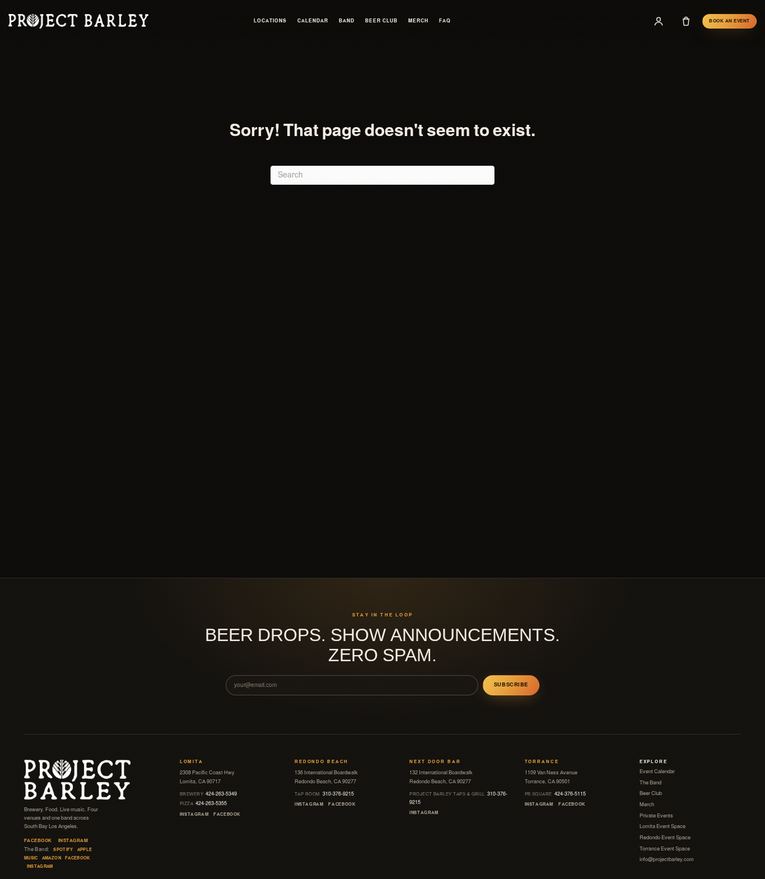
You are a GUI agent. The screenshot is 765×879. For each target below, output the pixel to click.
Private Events (656, 816)
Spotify (63, 849)
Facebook (38, 840)
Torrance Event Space (665, 849)
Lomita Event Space (662, 826)
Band (346, 21)
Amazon (51, 858)
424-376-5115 (555, 794)
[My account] (658, 21)
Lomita (191, 761)
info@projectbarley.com (667, 859)
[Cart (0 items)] (686, 21)
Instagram (73, 840)
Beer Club (381, 21)
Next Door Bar (434, 761)
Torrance (542, 761)
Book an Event (729, 21)
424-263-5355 (203, 803)
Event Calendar (657, 771)
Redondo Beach (321, 761)
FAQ (445, 21)
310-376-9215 (324, 794)
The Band (650, 783)
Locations (270, 21)
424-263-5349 (208, 794)
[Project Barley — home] (78, 21)
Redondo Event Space (665, 837)
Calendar (312, 21)
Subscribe (511, 685)
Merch (418, 21)
